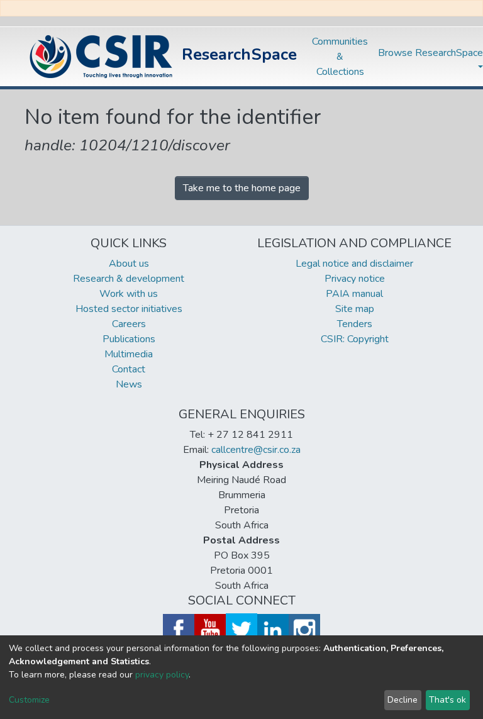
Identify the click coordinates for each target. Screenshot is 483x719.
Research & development (128, 279)
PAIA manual (354, 294)
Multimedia (128, 354)
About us (129, 263)
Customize (29, 700)
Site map (354, 309)
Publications (129, 339)
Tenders (354, 324)
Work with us (128, 294)
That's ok (447, 700)
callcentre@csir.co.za (256, 450)
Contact (128, 369)
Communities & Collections (340, 57)
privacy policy (162, 675)
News (129, 384)
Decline (402, 700)
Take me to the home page (242, 188)
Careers (129, 324)
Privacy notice (355, 279)
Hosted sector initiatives (128, 309)
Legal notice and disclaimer (354, 263)
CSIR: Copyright (355, 339)
